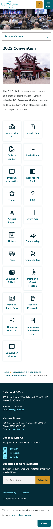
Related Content (14, 36)
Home (6, 372)
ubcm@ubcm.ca (16, 409)
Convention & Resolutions (27, 372)
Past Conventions (16, 375)
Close (44, 523)
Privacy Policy (9, 492)
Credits (25, 492)
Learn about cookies (22, 515)
